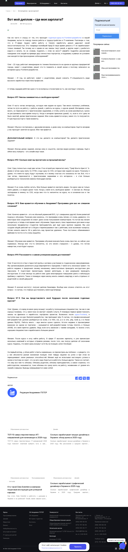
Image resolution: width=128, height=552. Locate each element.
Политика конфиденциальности (52, 548)
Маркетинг (6, 522)
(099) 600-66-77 (81, 528)
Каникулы (6, 538)
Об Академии (33, 515)
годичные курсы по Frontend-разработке (65, 38)
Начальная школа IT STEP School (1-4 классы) (62, 532)
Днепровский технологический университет (60, 516)
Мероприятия (31, 3)
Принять (78, 547)
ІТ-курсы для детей (9, 535)
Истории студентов (35, 519)
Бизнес (5, 525)
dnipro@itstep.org (81, 531)
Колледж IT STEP (55, 539)
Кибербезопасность (10, 528)
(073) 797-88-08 (81, 525)
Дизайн (5, 519)
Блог (55, 3)
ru (105, 3)
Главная (8, 11)
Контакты (64, 3)
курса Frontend (81, 314)
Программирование (9, 515)
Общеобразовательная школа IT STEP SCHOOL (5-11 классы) (60, 524)
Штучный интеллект (9, 532)
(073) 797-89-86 (100, 542)
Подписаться (107, 36)
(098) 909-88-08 (81, 522)
